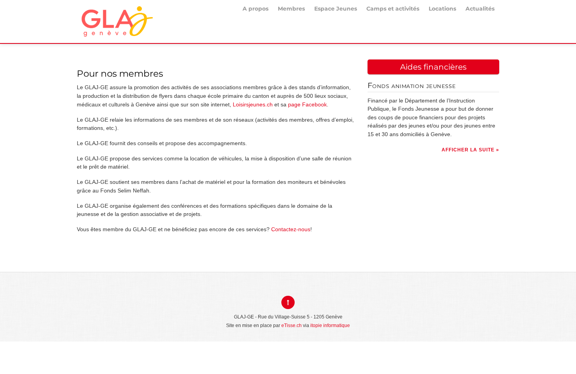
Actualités (480, 8)
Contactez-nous (290, 229)
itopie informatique (330, 325)
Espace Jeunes (335, 8)
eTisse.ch (291, 325)
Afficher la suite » (470, 150)
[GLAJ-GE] (116, 31)
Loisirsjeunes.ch (253, 104)
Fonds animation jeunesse (412, 85)
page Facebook (307, 104)
